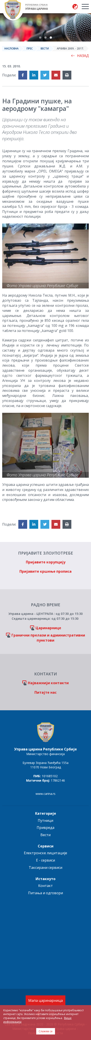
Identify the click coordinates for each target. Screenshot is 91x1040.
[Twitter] (44, 75)
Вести (45, 48)
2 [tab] (45, 37)
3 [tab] (51, 37)
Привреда (45, 827)
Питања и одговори (45, 892)
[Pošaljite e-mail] (55, 75)
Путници (45, 820)
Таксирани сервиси (45, 867)
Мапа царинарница (45, 1000)
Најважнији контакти (48, 682)
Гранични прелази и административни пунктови (48, 638)
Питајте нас (45, 692)
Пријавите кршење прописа (45, 571)
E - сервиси (45, 860)
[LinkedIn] (33, 75)
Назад (83, 55)
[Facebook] (22, 75)
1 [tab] (40, 37)
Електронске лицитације (45, 853)
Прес (30, 48)
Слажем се (46, 1031)
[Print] (67, 75)
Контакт (45, 885)
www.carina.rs (45, 794)
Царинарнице (48, 627)
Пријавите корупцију (45, 562)
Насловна (11, 48)
